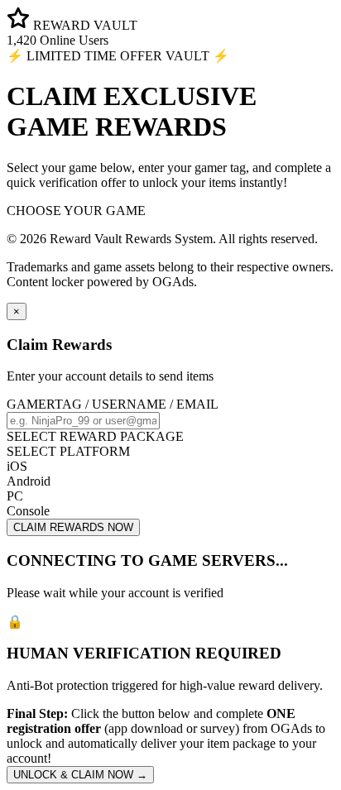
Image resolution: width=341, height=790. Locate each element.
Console (28, 511)
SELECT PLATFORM (68, 451)
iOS (17, 466)
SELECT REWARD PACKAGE (95, 436)
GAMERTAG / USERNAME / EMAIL (112, 404)
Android (28, 481)
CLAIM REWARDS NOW (73, 527)
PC (15, 496)
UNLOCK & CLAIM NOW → (80, 774)
